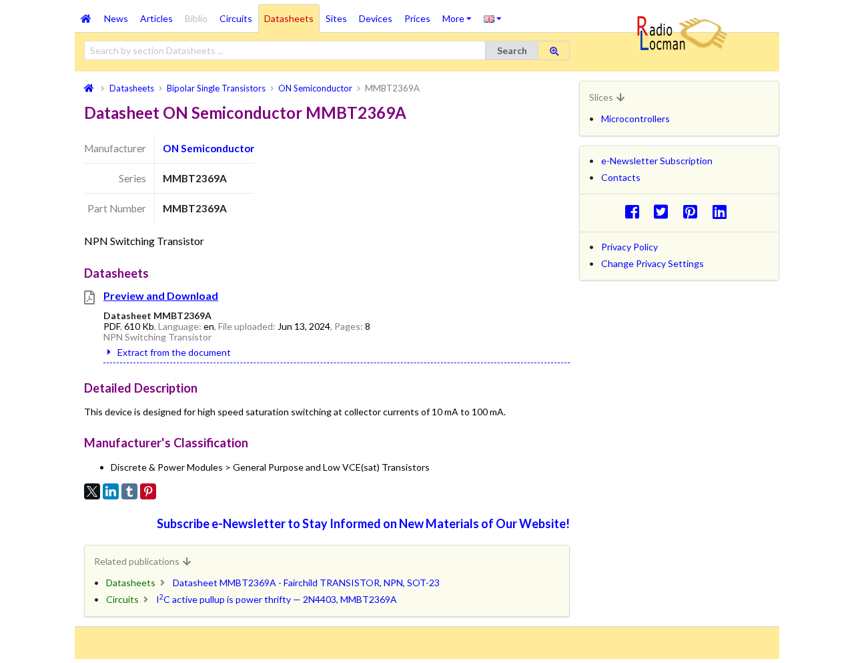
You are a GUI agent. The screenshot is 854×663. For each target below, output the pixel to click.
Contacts (620, 177)
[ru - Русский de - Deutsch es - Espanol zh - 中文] (493, 18)
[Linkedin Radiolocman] (723, 211)
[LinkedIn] (111, 491)
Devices (375, 18)
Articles (156, 18)
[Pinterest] (148, 491)
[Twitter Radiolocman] (665, 211)
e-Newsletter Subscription (657, 160)
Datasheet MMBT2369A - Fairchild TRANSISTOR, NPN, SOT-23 (306, 582)
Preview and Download (160, 295)
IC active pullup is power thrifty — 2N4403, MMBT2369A (276, 599)
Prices (417, 18)
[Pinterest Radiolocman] (694, 211)
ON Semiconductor (208, 148)
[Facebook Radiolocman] (635, 211)
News (116, 18)
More (460, 14)
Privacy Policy (629, 246)
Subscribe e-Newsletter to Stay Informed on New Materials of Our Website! (363, 523)
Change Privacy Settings (652, 263)
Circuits (236, 18)
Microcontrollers (635, 118)
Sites (336, 18)
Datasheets (289, 18)
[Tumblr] (129, 491)
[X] (92, 491)
